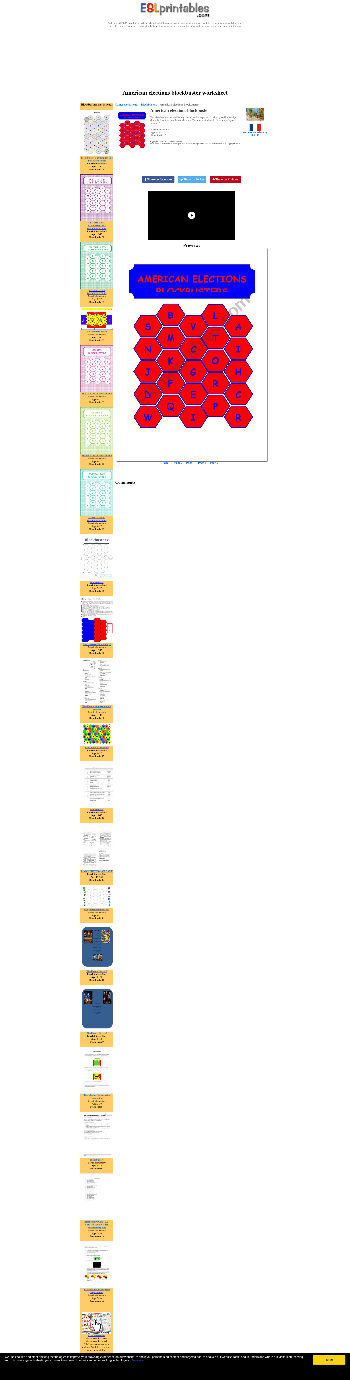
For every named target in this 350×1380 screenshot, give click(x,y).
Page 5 (214, 462)
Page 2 (178, 462)
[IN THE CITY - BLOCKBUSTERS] (96, 288)
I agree (329, 1359)
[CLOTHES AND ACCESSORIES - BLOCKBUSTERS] (96, 220)
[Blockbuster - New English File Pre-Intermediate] (96, 155)
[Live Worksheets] (96, 1333)
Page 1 (166, 462)
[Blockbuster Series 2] (96, 968)
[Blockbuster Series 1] (96, 1030)
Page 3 (190, 462)
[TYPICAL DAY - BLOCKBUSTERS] (96, 515)
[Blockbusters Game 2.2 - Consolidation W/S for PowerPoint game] (96, 1219)
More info (138, 1360)
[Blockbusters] (96, 580)
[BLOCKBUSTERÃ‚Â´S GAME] (96, 868)
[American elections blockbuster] (191, 354)
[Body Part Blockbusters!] (96, 907)
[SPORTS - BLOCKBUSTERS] (96, 453)
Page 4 (202, 462)
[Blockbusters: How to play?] (96, 642)
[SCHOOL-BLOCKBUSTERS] (96, 391)
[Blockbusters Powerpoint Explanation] (96, 1092)
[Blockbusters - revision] (96, 745)
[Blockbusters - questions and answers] (96, 703)
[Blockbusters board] (96, 329)
